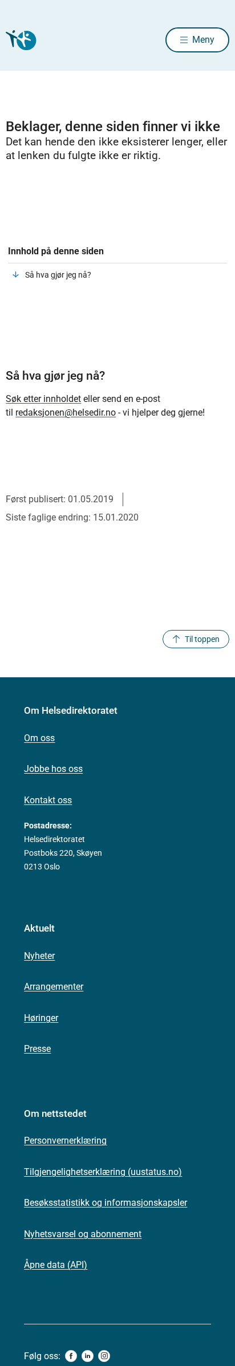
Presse (37, 1048)
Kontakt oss (48, 800)
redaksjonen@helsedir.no (65, 412)
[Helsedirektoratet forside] (19, 40)
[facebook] (71, 1356)
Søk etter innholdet (43, 398)
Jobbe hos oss (53, 768)
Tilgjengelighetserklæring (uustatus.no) (103, 1171)
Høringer (41, 1018)
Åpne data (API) (55, 1264)
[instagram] (104, 1356)
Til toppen (202, 639)
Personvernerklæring (65, 1140)
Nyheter (39, 955)
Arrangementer (53, 986)
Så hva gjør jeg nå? (58, 274)
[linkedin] (88, 1356)
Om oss (39, 738)
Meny (203, 39)
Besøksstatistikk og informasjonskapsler (105, 1202)
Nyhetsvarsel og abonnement (82, 1234)
